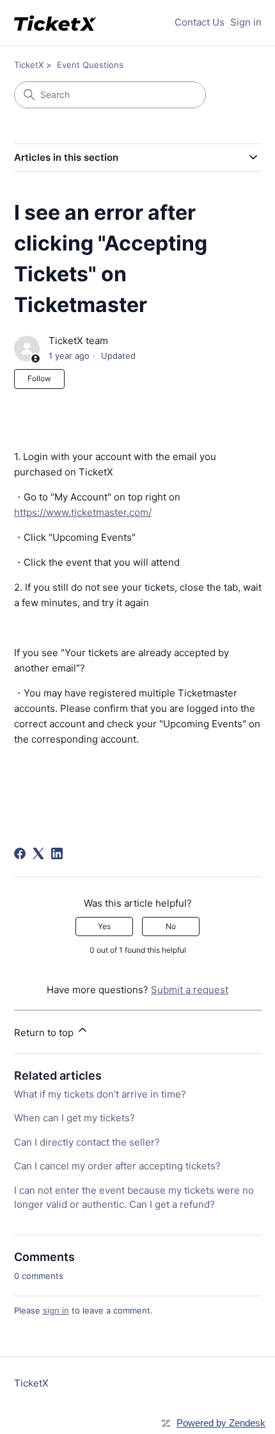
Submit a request (189, 990)
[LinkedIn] (57, 853)
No (171, 926)
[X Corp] (38, 853)
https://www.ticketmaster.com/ (83, 512)
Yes (104, 926)
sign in (56, 1310)
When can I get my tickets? (74, 1118)
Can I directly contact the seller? (87, 1142)
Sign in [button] (246, 22)
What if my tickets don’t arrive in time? (100, 1094)
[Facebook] (20, 853)
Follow (39, 378)
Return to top (45, 1032)
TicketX (28, 65)
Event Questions (90, 65)
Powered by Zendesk (221, 1422)
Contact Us (199, 22)
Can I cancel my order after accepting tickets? (117, 1166)
